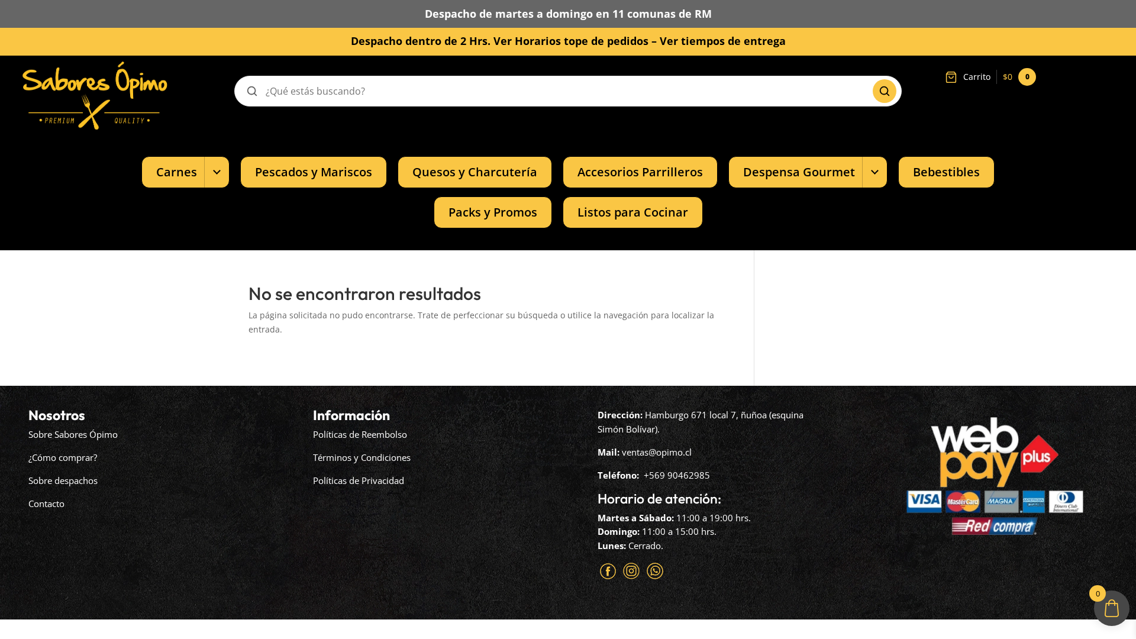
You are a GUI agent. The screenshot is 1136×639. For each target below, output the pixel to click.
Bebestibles (946, 172)
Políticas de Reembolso (360, 434)
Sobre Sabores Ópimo (73, 434)
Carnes (176, 172)
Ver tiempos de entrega (723, 41)
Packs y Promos (492, 212)
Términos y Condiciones (362, 457)
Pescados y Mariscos (313, 172)
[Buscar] (884, 91)
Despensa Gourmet (799, 172)
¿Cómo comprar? (62, 457)
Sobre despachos (63, 480)
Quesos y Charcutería (474, 172)
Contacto (46, 503)
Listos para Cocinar (632, 212)
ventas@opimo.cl (657, 452)
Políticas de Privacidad (358, 480)
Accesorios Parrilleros (640, 172)
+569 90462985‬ (677, 475)
